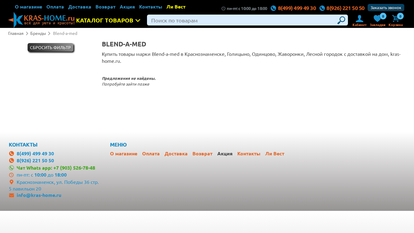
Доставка (79, 6)
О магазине (28, 6)
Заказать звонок (386, 7)
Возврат (105, 6)
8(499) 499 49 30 (297, 7)
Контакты (150, 6)
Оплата (55, 6)
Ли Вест (175, 6)
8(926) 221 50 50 (345, 7)
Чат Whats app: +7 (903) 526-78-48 (56, 167)
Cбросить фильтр (50, 47)
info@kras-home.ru (39, 195)
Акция (127, 6)
